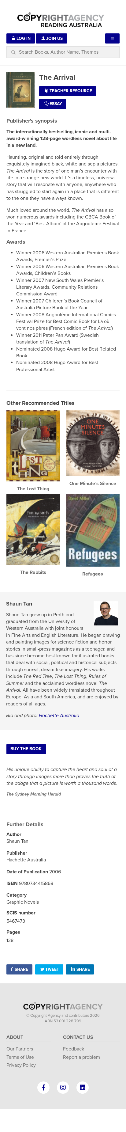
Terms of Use (20, 1057)
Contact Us (78, 1037)
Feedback (73, 1049)
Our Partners (19, 1049)
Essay (56, 103)
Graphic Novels (22, 902)
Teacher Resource (71, 90)
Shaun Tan (19, 603)
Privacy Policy (21, 1065)
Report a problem (81, 1057)
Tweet (52, 969)
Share (21, 969)
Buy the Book (26, 748)
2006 (55, 872)
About (14, 1037)
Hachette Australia (59, 715)
